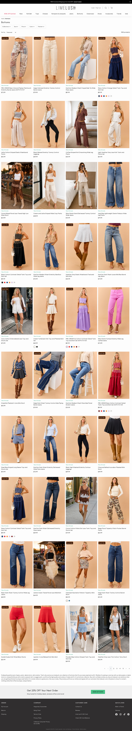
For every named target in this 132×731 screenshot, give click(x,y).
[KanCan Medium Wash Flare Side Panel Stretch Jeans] (81, 375)
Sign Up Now (98, 692)
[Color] (34, 26)
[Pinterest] (129, 714)
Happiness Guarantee (40, 706)
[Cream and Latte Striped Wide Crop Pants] (49, 185)
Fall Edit (29, 14)
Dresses (45, 14)
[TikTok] (125, 714)
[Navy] (99, 96)
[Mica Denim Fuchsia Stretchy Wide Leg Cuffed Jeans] (113, 311)
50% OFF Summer (10, 14)
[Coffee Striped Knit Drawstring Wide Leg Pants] (81, 124)
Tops (37, 14)
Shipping (3, 714)
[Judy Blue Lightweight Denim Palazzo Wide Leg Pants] (113, 185)
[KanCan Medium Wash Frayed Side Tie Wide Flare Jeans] (81, 60)
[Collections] (10, 26)
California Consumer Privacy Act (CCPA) (42, 722)
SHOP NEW (78, 2)
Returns (3, 710)
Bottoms (80, 14)
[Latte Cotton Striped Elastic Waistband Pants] (17, 124)
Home (2, 18)
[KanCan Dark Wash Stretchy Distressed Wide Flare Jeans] (49, 439)
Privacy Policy (37, 718)
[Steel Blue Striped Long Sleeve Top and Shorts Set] (17, 439)
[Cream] (34, 347)
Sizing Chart (37, 710)
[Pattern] (44, 26)
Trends (119, 14)
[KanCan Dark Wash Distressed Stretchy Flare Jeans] (49, 500)
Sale (126, 14)
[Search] (106, 8)
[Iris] (109, 96)
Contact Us (78, 706)
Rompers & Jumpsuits (59, 14)
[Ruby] (77, 347)
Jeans (71, 14)
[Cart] (111, 8)
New (21, 14)
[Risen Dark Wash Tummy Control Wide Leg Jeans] (17, 564)
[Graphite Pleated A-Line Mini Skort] (17, 375)
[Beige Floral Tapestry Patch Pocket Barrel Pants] (113, 500)
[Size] (18, 26)
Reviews (77, 710)
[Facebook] (117, 714)
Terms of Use (37, 714)
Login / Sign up (96, 8)
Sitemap (117, 710)
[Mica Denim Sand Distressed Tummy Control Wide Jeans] (81, 185)
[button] (17, 82)
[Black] (2, 282)
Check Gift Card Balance (82, 718)
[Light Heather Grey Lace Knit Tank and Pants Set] (113, 124)
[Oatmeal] (67, 600)
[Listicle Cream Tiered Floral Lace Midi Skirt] (49, 564)
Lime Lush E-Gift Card (81, 714)
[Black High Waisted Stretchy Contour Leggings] (81, 439)
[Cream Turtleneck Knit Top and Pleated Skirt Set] (49, 311)
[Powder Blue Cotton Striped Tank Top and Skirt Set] (81, 629)
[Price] (26, 26)
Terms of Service (75, 729)
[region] (66, 2)
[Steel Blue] (69, 600)
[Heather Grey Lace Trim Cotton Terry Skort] (113, 629)
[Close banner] (130, 2)
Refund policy (83, 729)
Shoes (100, 14)
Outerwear (90, 14)
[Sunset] (106, 96)
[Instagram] (121, 714)
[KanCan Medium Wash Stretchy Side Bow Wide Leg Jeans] (49, 246)
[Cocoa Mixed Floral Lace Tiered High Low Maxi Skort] (17, 185)
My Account (4, 706)
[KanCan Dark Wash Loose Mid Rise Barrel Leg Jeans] (113, 246)
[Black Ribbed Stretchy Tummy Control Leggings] (49, 124)
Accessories (109, 14)
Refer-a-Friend (119, 706)
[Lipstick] (101, 96)
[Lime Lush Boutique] (66, 8)
